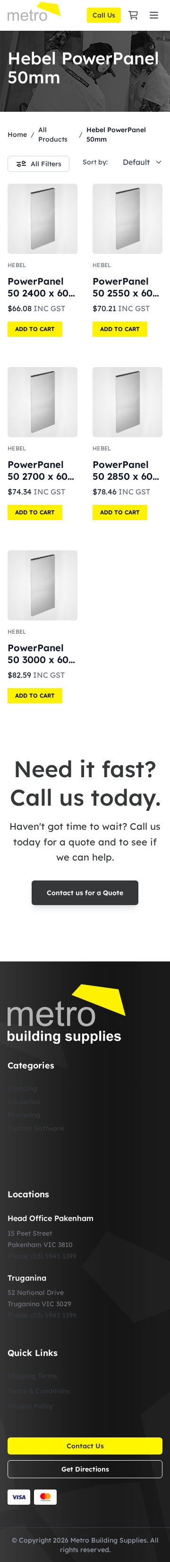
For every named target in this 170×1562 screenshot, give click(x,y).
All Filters (46, 164)
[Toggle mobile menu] (153, 15)
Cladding (22, 1088)
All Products (53, 135)
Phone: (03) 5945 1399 (42, 1256)
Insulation (24, 1101)
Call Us (104, 15)
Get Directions (85, 1469)
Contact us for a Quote (85, 893)
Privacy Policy (30, 1406)
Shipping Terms (32, 1376)
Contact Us (85, 1446)
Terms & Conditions (39, 1391)
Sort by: (95, 162)
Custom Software (36, 1128)
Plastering (24, 1115)
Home (17, 134)
